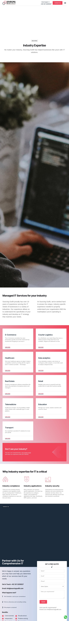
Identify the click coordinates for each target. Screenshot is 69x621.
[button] (65, 3)
